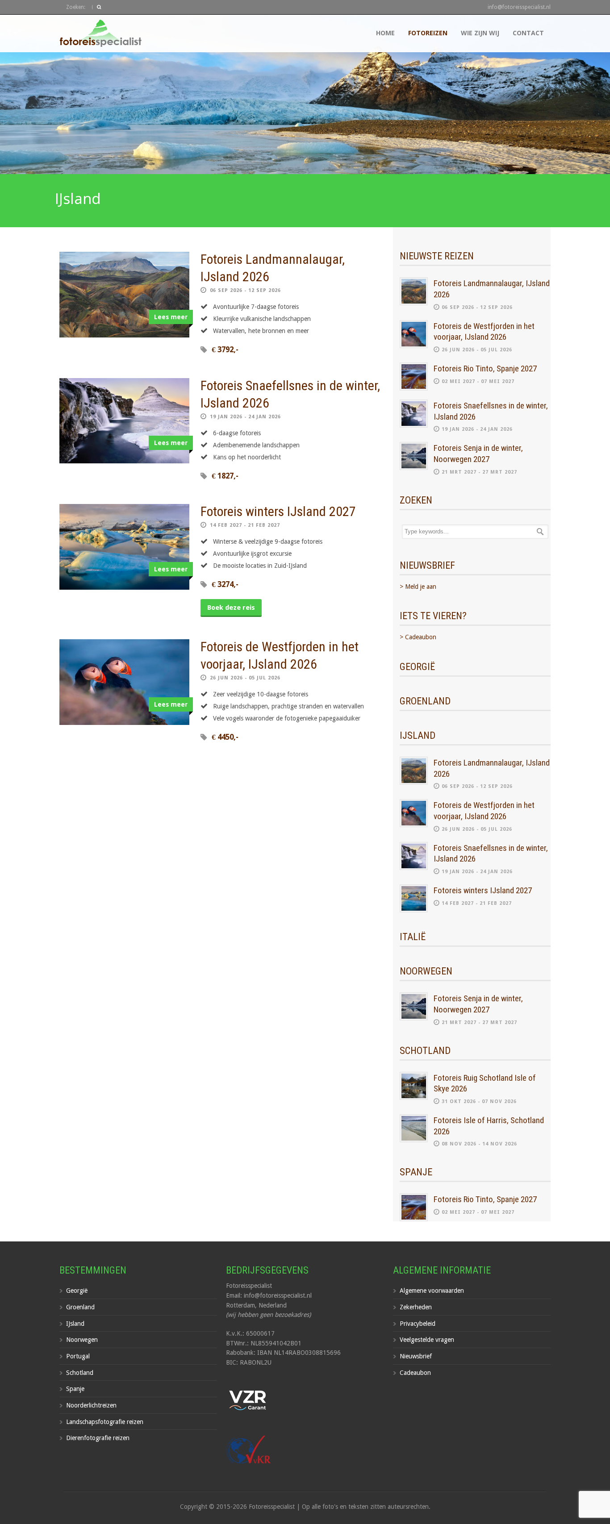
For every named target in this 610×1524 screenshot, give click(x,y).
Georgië (77, 1290)
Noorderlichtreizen (91, 1405)
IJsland (75, 1323)
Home (385, 33)
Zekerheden (416, 1307)
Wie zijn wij (480, 33)
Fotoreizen (427, 33)
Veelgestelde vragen (427, 1339)
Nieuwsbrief (416, 1356)
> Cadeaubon (418, 637)
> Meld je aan (418, 586)
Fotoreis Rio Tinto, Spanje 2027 (485, 368)
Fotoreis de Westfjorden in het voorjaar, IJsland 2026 (484, 331)
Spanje (75, 1388)
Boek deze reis (231, 608)
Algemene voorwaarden (432, 1290)
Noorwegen (82, 1339)
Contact (528, 33)
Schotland (79, 1372)
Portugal (78, 1356)
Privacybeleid (417, 1323)
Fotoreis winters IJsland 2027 (278, 511)
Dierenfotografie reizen (98, 1437)
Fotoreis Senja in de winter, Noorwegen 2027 (478, 453)
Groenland (80, 1307)
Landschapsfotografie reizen (104, 1421)
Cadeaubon (415, 1372)
